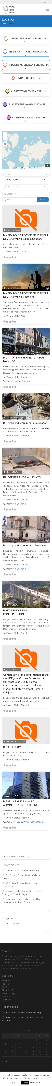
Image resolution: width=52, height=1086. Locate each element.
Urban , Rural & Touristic (26, 38)
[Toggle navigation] (47, 9)
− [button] (5, 137)
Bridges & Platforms (12, 472)
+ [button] (5, 133)
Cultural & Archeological (14, 418)
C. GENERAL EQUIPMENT (26, 117)
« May (5, 1061)
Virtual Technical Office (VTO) (15, 856)
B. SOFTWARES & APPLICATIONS (26, 104)
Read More (35, 1082)
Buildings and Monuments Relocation (25, 423)
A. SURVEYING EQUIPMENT (25, 91)
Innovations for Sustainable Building (22, 870)
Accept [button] (25, 1082)
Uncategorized (26, 78)
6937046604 (19, 503)
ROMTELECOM (12, 747)
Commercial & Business (14, 742)
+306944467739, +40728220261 (28, 822)
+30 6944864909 (21, 381)
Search (44, 199)
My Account (43, 2)
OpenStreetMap (35, 168)
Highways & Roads (12, 230)
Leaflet (18, 168)
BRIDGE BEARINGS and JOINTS (22, 477)
